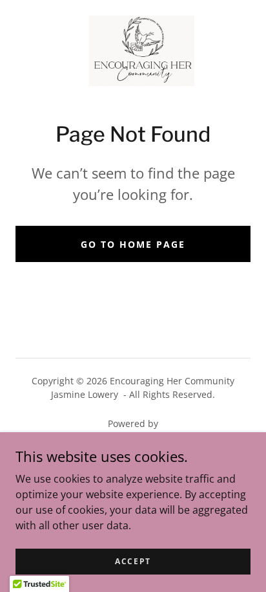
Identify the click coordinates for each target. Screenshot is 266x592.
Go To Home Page (133, 244)
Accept (133, 561)
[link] (133, 51)
